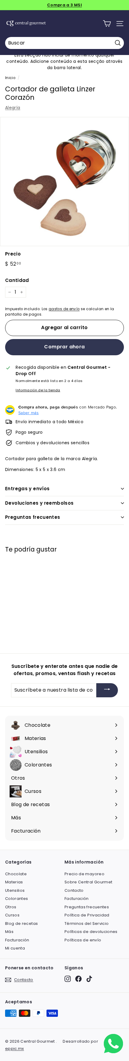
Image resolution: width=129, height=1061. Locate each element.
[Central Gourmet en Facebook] (78, 979)
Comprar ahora (64, 346)
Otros (10, 907)
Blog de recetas (21, 923)
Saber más (28, 413)
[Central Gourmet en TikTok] (89, 979)
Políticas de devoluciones (91, 931)
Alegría (12, 108)
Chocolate (16, 874)
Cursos (12, 915)
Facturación (17, 940)
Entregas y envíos (27, 488)
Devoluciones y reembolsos (39, 503)
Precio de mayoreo (84, 874)
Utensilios (15, 890)
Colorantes (16, 898)
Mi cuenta (15, 948)
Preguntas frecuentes (32, 517)
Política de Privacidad (87, 915)
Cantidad (17, 280)
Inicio (10, 77)
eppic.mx (14, 1048)
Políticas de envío (82, 940)
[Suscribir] (107, 690)
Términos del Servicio (86, 923)
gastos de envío (64, 309)
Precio (13, 254)
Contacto (74, 890)
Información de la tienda (38, 390)
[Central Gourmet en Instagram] (67, 979)
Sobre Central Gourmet (88, 882)
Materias (14, 882)
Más (9, 931)
